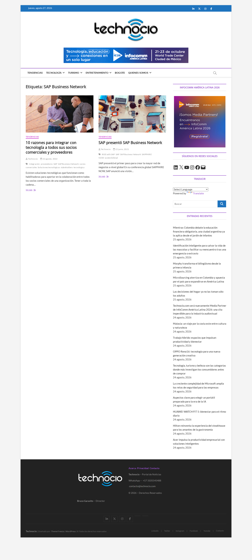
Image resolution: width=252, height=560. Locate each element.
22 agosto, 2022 (49, 159)
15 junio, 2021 (122, 149)
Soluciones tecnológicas (49, 167)
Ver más (34, 190)
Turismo (73, 72)
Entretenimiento (97, 72)
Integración (34, 164)
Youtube (206, 531)
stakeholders (67, 167)
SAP (55, 164)
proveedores (47, 164)
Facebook (194, 531)
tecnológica (79, 167)
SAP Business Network (68, 164)
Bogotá (120, 72)
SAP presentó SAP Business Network (130, 142)
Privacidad (143, 468)
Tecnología (54, 72)
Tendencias (35, 72)
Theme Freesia (57, 531)
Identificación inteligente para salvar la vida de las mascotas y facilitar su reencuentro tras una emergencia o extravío (199, 249)
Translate (198, 193)
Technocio (33, 159)
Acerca (132, 468)
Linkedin (155, 531)
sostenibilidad (111, 157)
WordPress (70, 531)
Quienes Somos (138, 72)
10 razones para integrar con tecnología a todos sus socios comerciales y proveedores (51, 147)
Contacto (154, 468)
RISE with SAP (108, 154)
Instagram (180, 531)
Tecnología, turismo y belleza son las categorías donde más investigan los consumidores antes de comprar (199, 369)
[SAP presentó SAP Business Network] (132, 114)
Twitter (167, 531)
